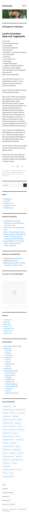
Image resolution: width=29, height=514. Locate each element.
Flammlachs (18, 258)
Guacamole (21, 413)
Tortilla (5, 473)
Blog (3, 485)
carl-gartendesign (8, 492)
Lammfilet (11, 429)
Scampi (22, 172)
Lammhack (20, 429)
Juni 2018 (7, 322)
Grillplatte (8, 379)
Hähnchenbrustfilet (9, 419)
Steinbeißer (10, 174)
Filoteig (5, 413)
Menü (24, 5)
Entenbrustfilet (20, 409)
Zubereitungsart (9, 370)
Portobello (13, 443)
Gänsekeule (7, 416)
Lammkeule (7, 433)
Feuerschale (9, 375)
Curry (14, 406)
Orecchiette (19, 439)
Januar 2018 (7, 326)
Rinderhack (6, 449)
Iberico (20, 419)
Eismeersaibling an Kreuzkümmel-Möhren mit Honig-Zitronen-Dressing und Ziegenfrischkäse (15, 236)
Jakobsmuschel (8, 423)
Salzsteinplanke (10, 386)
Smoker (7, 388)
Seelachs (4, 174)
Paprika (5, 443)
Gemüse (6, 368)
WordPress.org (8, 208)
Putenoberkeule (8, 446)
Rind (6, 353)
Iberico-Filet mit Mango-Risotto (14, 232)
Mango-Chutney (8, 436)
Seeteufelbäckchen (17, 459)
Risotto (5, 453)
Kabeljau (13, 172)
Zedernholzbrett (10, 393)
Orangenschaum (8, 439)
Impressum (6, 496)
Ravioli (17, 446)
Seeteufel (6, 459)
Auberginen (7, 406)
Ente (6, 359)
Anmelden (7, 201)
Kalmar (5, 426)
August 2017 (8, 333)
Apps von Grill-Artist (8, 504)
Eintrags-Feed (8, 203)
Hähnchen (8, 364)
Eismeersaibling (8, 409)
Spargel (14, 463)
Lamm (7, 350)
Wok (3, 172)
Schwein (8, 355)
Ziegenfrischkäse (8, 476)
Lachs (18, 172)
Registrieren (8, 199)
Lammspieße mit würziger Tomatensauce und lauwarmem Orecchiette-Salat (14, 223)
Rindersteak (16, 449)
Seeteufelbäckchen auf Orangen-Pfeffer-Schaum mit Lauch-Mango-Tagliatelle (14, 243)
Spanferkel (6, 463)
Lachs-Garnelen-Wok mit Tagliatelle (13, 35)
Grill (25, 170)
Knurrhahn (12, 426)
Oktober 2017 (8, 331)
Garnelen (8, 172)
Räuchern (8, 382)
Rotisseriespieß (10, 384)
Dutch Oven (9, 373)
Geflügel (6, 357)
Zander (11, 473)
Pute (6, 366)
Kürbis (20, 426)
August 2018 (8, 320)
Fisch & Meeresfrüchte (17, 170)
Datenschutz (6, 500)
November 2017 (9, 328)
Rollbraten (12, 453)
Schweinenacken (8, 456)
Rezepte (5, 488)
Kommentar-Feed (10, 205)
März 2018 (7, 324)
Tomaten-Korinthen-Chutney (12, 469)
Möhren (18, 436)
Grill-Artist (7, 6)
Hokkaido (15, 416)
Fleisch (6, 348)
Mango (15, 433)
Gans (7, 362)
